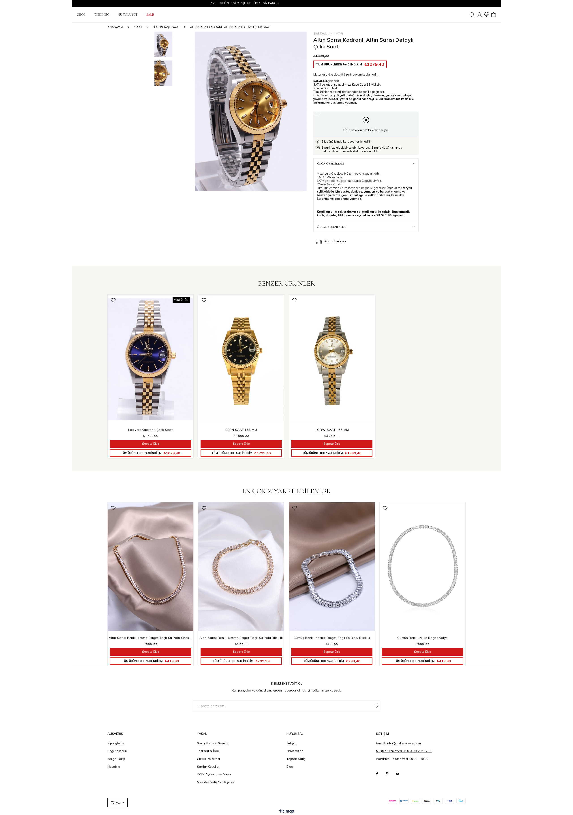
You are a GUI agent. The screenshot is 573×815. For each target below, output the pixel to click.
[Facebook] (377, 773)
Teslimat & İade (208, 751)
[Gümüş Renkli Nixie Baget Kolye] (422, 566)
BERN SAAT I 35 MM (241, 430)
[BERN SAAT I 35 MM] (241, 359)
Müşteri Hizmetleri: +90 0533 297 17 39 (404, 751)
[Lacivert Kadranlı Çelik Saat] (150, 359)
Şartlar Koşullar (208, 767)
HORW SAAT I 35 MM (332, 430)
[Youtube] (397, 773)
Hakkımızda (295, 751)
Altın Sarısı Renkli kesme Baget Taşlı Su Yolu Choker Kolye (150, 638)
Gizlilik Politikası (208, 759)
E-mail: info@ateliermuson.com (398, 743)
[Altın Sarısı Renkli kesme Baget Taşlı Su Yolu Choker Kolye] (150, 566)
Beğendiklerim (117, 751)
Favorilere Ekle (113, 300)
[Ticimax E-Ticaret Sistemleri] (287, 811)
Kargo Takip (116, 759)
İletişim (291, 743)
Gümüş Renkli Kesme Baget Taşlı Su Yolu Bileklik (331, 638)
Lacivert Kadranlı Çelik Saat (150, 430)
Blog (289, 767)
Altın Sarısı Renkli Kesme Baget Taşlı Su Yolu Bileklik (241, 638)
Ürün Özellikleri (330, 163)
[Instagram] (387, 773)
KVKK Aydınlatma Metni (214, 774)
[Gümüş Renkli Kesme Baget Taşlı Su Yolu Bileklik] (332, 566)
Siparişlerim (115, 743)
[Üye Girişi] (479, 14)
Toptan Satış (295, 759)
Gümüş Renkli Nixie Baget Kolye (422, 638)
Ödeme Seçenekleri (331, 227)
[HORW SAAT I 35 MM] (332, 359)
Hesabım (113, 767)
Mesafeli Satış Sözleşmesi (216, 782)
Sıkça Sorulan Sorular (213, 743)
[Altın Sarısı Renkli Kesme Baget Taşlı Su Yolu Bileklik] (241, 566)
